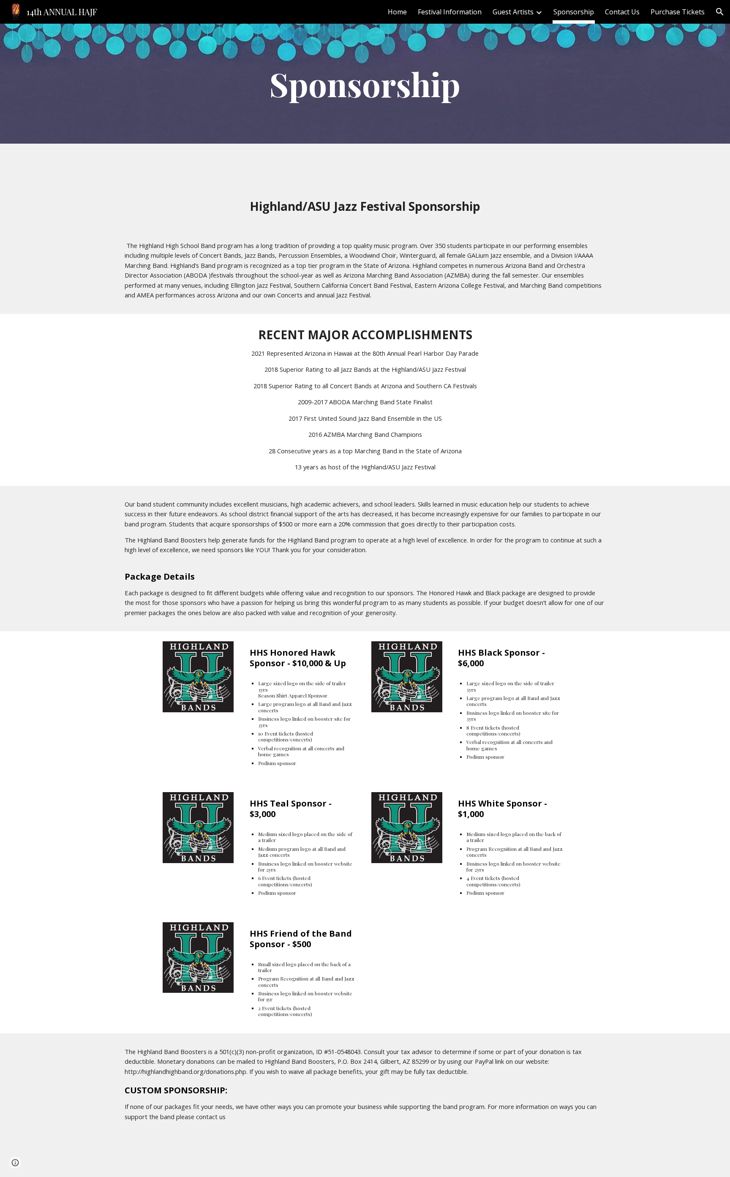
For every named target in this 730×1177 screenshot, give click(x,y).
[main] (365, 83)
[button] (720, 12)
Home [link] (397, 11)
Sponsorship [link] (573, 11)
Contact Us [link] (622, 11)
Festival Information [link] (450, 11)
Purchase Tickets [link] (678, 11)
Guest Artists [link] (513, 11)
